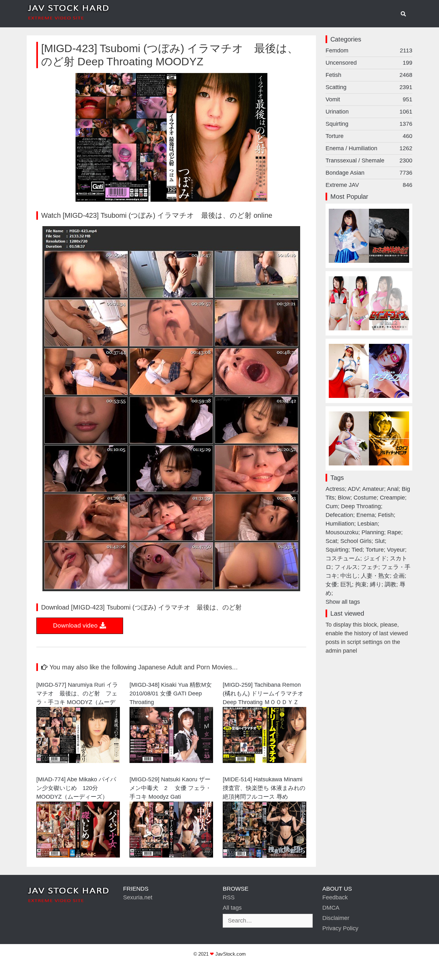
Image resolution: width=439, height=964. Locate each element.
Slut (380, 541)
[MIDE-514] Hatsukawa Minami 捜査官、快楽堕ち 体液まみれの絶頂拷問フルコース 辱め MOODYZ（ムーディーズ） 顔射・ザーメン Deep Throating (264, 789)
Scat (331, 541)
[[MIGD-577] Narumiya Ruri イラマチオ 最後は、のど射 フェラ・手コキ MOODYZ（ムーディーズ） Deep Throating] (78, 761)
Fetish (369, 75)
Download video (76, 625)
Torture (369, 136)
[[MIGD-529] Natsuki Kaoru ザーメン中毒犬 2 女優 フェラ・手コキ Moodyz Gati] (171, 855)
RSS (229, 897)
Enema (365, 515)
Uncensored (369, 63)
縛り (375, 584)
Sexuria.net (137, 897)
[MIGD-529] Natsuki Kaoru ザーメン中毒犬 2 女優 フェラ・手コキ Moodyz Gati (170, 788)
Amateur (373, 489)
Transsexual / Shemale (369, 160)
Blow (344, 497)
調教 (390, 584)
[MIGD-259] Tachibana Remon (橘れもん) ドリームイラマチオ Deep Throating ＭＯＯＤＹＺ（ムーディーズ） (263, 694)
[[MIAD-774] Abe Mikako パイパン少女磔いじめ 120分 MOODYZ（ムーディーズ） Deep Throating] (78, 855)
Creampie (392, 497)
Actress (335, 489)
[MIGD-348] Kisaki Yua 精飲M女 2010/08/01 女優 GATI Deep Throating (171, 693)
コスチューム (343, 558)
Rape (394, 532)
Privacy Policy (340, 928)
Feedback (335, 897)
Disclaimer (335, 918)
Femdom (369, 50)
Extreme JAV (369, 185)
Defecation (339, 515)
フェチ (369, 567)
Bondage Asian (369, 173)
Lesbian (367, 523)
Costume (365, 497)
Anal (393, 489)
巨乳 (346, 584)
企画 (399, 576)
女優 (331, 584)
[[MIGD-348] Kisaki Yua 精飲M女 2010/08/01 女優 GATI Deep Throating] (171, 761)
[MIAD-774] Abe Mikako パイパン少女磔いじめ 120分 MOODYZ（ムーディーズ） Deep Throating (76, 789)
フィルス (346, 567)
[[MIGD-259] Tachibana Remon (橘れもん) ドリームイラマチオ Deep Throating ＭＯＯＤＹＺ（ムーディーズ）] (264, 761)
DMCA (330, 907)
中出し (349, 576)
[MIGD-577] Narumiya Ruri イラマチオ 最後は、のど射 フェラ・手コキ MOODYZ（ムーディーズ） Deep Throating (77, 694)
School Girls (356, 541)
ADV (353, 489)
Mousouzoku (342, 532)
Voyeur (396, 549)
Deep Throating (361, 506)
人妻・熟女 (375, 576)
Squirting (369, 124)
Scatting (369, 87)
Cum (332, 506)
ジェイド (375, 558)
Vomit (369, 99)
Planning (373, 532)
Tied (357, 549)
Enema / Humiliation (369, 148)
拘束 (361, 584)
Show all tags (343, 602)
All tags (232, 907)
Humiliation (340, 523)
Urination (369, 111)
